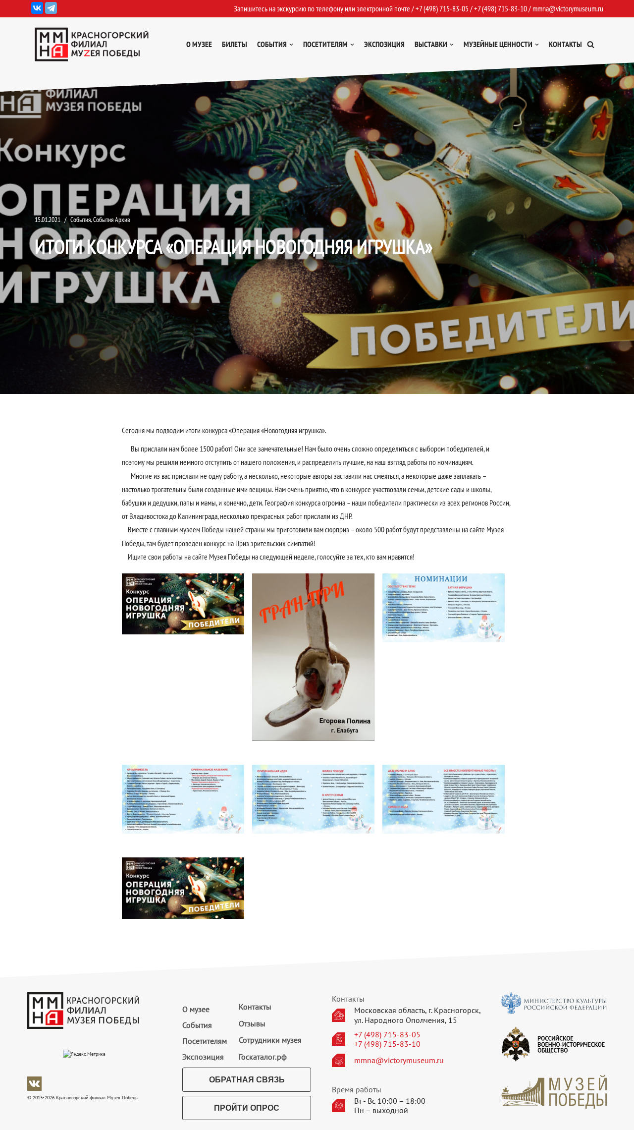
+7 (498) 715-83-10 (387, 1044)
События (80, 219)
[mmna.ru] (92, 44)
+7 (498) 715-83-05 (387, 1034)
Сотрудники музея (270, 1040)
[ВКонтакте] (37, 8)
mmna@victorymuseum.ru (567, 8)
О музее (199, 44)
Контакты (565, 44)
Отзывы (252, 1023)
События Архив (111, 219)
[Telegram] (51, 8)
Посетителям (204, 1041)
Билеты (234, 44)
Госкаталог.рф (263, 1057)
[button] (590, 44)
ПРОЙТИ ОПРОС (246, 1108)
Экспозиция (384, 44)
